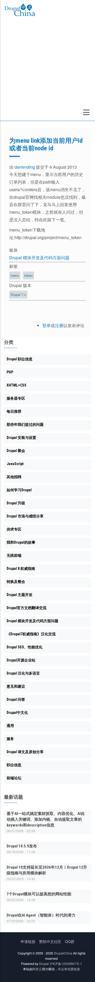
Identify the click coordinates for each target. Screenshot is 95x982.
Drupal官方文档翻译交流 (26, 608)
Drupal (44, 963)
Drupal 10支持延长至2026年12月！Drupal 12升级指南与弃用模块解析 (47, 870)
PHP (10, 372)
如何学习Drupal (19, 490)
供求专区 (14, 529)
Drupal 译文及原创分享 (25, 752)
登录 (46, 325)
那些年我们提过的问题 (25, 424)
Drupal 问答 (16, 699)
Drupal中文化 (17, 712)
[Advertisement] (47, 71)
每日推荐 (14, 411)
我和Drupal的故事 (21, 542)
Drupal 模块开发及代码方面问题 (39, 258)
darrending (25, 167)
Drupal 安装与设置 (21, 437)
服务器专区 (16, 398)
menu (15, 275)
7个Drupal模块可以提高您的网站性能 (39, 894)
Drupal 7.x (18, 294)
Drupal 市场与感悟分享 (25, 516)
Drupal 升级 (16, 503)
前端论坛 (14, 778)
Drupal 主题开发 (19, 595)
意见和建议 (16, 686)
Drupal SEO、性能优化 (24, 647)
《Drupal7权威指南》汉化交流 (31, 634)
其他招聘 (14, 477)
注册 (59, 325)
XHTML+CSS (16, 385)
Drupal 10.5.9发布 (22, 846)
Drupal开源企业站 (21, 660)
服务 (10, 739)
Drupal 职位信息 (19, 359)
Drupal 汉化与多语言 (23, 673)
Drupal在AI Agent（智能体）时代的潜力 (41, 915)
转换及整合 (16, 582)
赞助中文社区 (50, 941)
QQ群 (69, 941)
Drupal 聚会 (16, 451)
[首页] (20, 10)
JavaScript (15, 464)
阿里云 (37, 969)
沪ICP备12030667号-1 (66, 963)
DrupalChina (63, 953)
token (28, 275)
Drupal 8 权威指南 (21, 568)
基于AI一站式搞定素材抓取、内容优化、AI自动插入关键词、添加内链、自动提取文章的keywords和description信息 (46, 819)
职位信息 (14, 765)
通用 (10, 726)
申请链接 (28, 941)
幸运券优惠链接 (69, 969)
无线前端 (14, 555)
